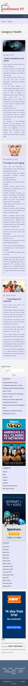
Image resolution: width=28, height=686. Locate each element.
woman (8, 652)
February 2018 (7, 583)
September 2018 (8, 575)
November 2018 (8, 569)
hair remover (15, 646)
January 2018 (7, 586)
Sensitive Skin (22, 649)
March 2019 (6, 561)
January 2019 (7, 563)
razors (10, 649)
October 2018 (7, 572)
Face (11, 643)
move (2, 649)
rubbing (14, 649)
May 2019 (6, 555)
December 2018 (8, 566)
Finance (5, 477)
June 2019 (6, 552)
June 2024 (6, 547)
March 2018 (6, 580)
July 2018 (5, 578)
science (17, 649)
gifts (16, 643)
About (11, 668)
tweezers (5, 652)
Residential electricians (10, 486)
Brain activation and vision (11, 405)
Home (4, 21)
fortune (13, 643)
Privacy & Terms (20, 668)
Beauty (5, 472)
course (2, 643)
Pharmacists (6, 649)
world (12, 652)
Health (10, 21)
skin (2, 652)
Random (5, 483)
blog (4, 474)
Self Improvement (8, 488)
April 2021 (6, 549)
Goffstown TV (15, 681)
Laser (24, 646)
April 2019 (6, 558)
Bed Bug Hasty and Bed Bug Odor (13, 388)
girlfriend (19, 643)
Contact (13, 674)
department (6, 643)
